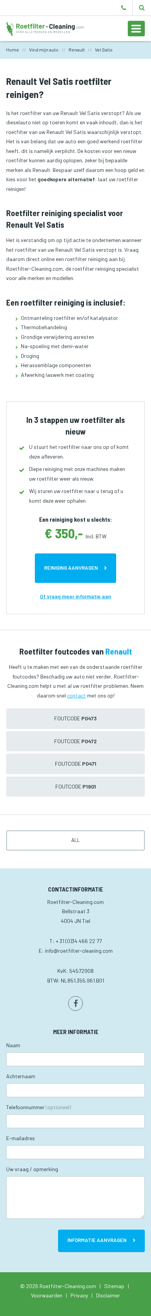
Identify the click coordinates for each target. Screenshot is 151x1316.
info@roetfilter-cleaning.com (79, 950)
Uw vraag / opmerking (32, 1169)
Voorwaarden (46, 1295)
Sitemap (114, 1286)
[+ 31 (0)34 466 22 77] (123, 7)
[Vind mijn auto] (142, 7)
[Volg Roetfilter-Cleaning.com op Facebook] (75, 1003)
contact (76, 695)
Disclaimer (108, 1295)
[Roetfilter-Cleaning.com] (45, 28)
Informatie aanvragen (97, 1240)
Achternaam (20, 1076)
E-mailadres (20, 1138)
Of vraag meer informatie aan (75, 596)
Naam (13, 1045)
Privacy (79, 1295)
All (75, 840)
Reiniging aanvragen (71, 568)
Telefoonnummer (38, 1107)
